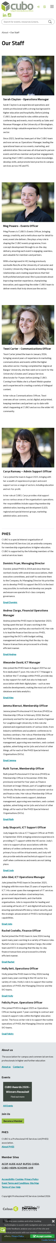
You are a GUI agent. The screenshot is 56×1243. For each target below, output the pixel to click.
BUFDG (27, 1163)
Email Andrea (9, 654)
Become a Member (12, 1121)
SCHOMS (22, 1167)
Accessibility (8, 1179)
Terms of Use (8, 1187)
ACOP (5, 1163)
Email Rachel (8, 961)
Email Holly (7, 995)
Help (18, 1187)
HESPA (13, 1167)
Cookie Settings (48, 1240)
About (5, 32)
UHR (30, 1167)
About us (6, 1066)
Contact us (18, 1066)
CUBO (5, 1167)
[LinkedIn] (4, 14)
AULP (19, 1163)
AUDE (12, 1163)
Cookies (19, 1179)
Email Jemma (9, 760)
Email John (7, 923)
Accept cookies (44, 1236)
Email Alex (8, 697)
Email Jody (8, 870)
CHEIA (35, 1163)
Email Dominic (10, 602)
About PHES (8, 1146)
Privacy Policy (31, 1179)
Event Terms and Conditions (15, 1183)
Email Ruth (8, 819)
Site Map (34, 1183)
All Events (8, 1105)
